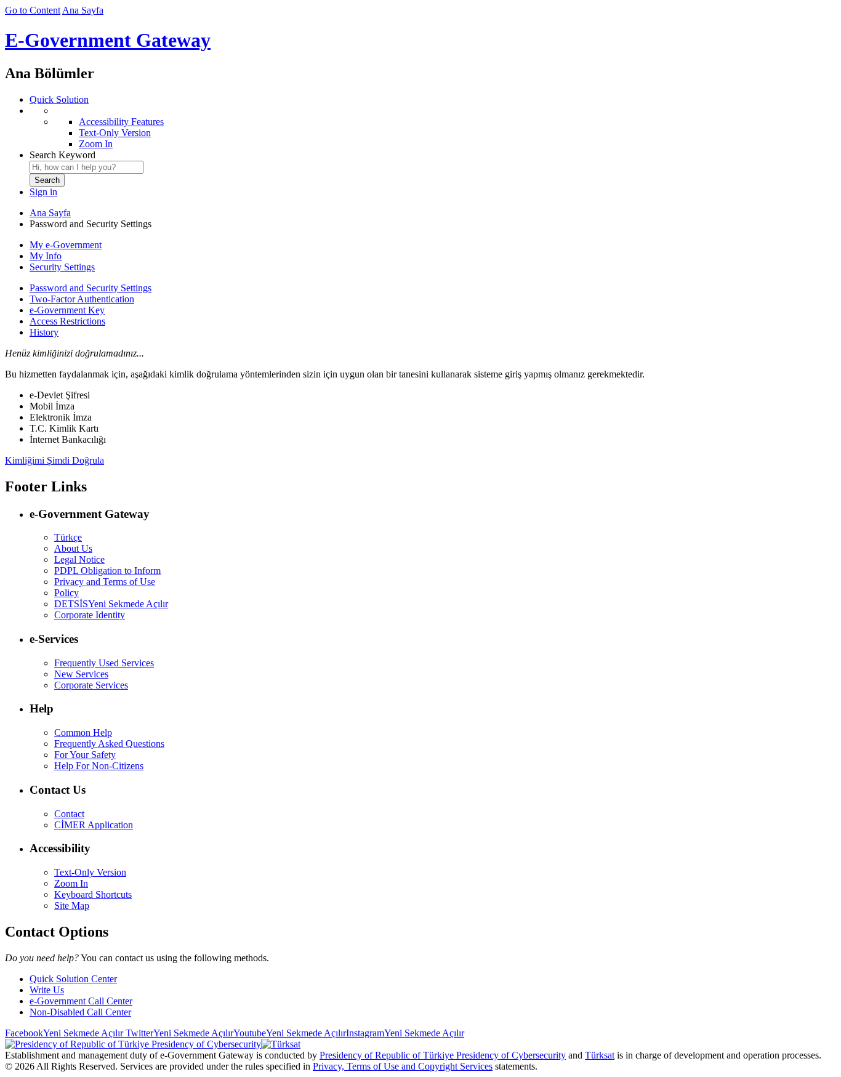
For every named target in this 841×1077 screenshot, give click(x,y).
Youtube (289, 1033)
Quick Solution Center (73, 979)
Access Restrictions (67, 321)
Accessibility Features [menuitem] (121, 121)
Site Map (71, 905)
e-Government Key (67, 310)
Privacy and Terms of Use (104, 581)
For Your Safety (85, 754)
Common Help (83, 732)
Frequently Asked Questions (109, 743)
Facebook (64, 1033)
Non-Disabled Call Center (80, 1012)
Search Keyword (62, 155)
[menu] (433, 127)
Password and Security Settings (90, 288)
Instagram (405, 1033)
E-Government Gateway (108, 40)
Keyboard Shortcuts (93, 894)
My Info (46, 256)
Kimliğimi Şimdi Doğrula (54, 460)
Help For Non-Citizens (98, 765)
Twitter (178, 1033)
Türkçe (68, 537)
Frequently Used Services (104, 663)
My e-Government (66, 245)
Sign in (43, 192)
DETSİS (111, 604)
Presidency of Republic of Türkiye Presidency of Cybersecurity (443, 1055)
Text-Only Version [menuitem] (115, 132)
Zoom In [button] (71, 883)
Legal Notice (79, 559)
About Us (73, 548)
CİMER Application (93, 825)
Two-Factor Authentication (82, 299)
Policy (66, 592)
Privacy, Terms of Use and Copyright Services (403, 1066)
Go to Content (32, 10)
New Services (81, 674)
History (44, 332)
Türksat (599, 1055)
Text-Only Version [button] (90, 872)
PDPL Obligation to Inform (107, 570)
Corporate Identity (89, 615)
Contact (69, 814)
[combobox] (86, 167)
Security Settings (62, 267)
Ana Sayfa (82, 10)
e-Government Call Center (81, 1001)
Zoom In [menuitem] (96, 144)
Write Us (47, 990)
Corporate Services (91, 685)
